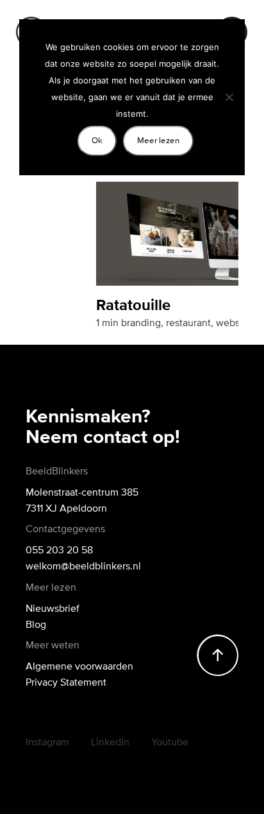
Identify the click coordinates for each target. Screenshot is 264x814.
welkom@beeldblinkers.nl (83, 565)
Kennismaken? (88, 417)
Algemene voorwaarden (79, 665)
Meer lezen (158, 140)
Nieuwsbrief (52, 608)
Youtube (169, 741)
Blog (36, 624)
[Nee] (228, 97)
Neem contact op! (103, 437)
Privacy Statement (66, 682)
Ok (97, 140)
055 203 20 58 (59, 549)
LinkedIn (110, 741)
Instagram (47, 741)
